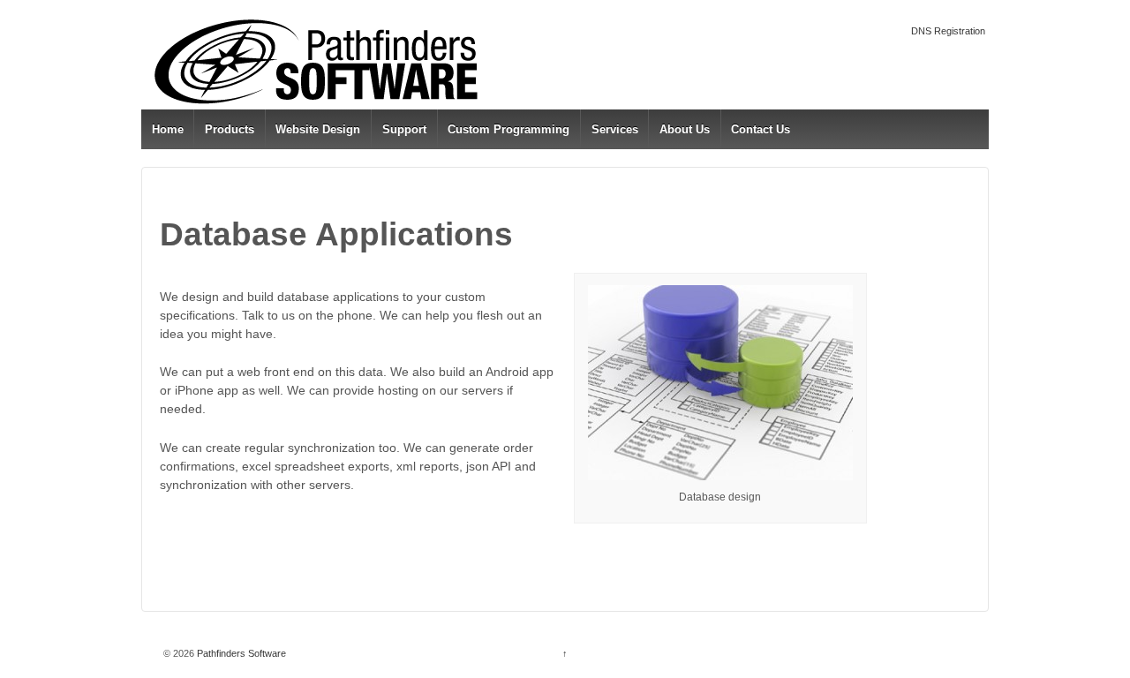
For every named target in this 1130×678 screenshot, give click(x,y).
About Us (684, 129)
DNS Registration (948, 31)
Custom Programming (508, 129)
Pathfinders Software (240, 653)
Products (229, 129)
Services (614, 129)
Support (404, 129)
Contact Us (760, 129)
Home (168, 129)
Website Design (317, 129)
